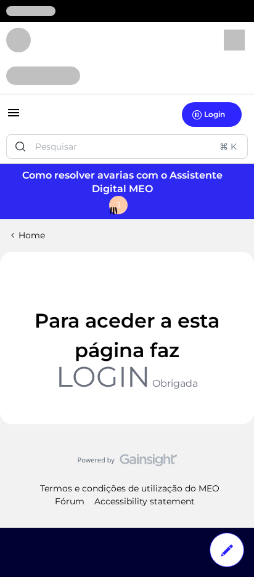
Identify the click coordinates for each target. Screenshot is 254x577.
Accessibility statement (144, 501)
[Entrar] (20, 146)
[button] (13, 117)
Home (31, 235)
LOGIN (103, 376)
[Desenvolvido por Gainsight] (127, 463)
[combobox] (127, 146)
